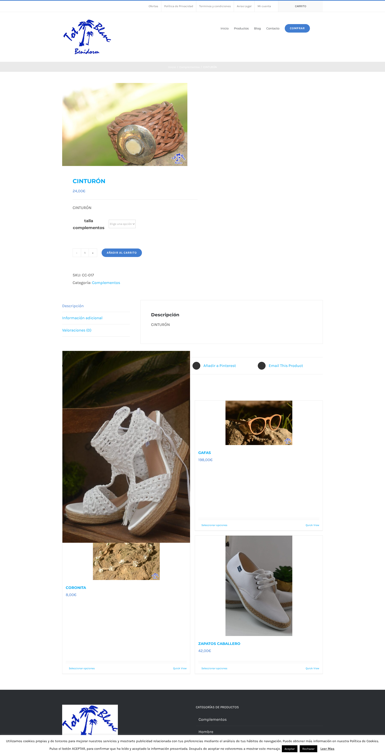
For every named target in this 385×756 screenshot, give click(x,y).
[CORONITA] (126, 558)
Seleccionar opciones (214, 525)
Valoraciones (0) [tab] (76, 330)
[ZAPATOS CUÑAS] (126, 447)
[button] (316, 28)
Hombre (206, 731)
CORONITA (76, 588)
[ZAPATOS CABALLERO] (259, 586)
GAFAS (204, 453)
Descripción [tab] (73, 305)
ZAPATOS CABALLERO (219, 644)
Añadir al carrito (122, 252)
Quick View (312, 525)
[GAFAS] (259, 423)
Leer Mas (327, 749)
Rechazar (308, 748)
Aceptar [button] (290, 748)
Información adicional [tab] (82, 317)
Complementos (106, 282)
